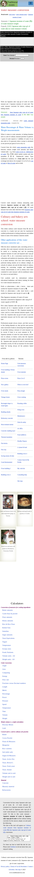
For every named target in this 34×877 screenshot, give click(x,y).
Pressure (5, 701)
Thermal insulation (6, 437)
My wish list (21, 468)
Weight (4, 718)
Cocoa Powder (7, 738)
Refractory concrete (7, 418)
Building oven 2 (6, 475)
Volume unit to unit (9, 773)
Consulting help (22, 475)
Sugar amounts (7, 635)
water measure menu (21, 14)
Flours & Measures (8, 741)
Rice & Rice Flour (8, 624)
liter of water (11, 163)
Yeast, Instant (7, 770)
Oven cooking (21, 397)
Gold (4, 728)
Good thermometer (6, 462)
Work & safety (21, 422)
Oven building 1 (6, 468)
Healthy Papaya (22, 441)
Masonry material (8, 786)
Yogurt (4, 642)
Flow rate (5, 680)
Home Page (4, 363)
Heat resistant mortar (7, 424)
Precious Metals (7, 725)
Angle (4, 665)
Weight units (6, 659)
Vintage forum (5, 397)
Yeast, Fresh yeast (8, 766)
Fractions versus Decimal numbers (14, 683)
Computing (6, 673)
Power (4, 697)
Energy (4, 676)
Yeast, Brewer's (7, 762)
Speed (4, 704)
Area (4, 669)
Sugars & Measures (9, 755)
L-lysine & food (22, 447)
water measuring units (23, 147)
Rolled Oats (6, 628)
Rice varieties (7, 748)
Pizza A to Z (21, 378)
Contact (30, 866)
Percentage (6, 694)
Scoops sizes (6, 649)
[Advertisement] (17, 82)
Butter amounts (7, 610)
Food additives (21, 435)
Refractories (6, 790)
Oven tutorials (21, 372)
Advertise (11, 869)
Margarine (5, 745)
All (14, 656)
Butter (4, 734)
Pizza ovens (4, 378)
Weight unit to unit (8, 777)
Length (4, 687)
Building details (5, 412)
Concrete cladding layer (8, 431)
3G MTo (20, 428)
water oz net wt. (20, 152)
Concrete (5, 783)
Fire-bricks (4, 443)
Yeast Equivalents (8, 638)
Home (9, 3)
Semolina (5, 631)
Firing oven (20, 409)
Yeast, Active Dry (8, 759)
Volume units (6, 656)
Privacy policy (5, 866)
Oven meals (4, 391)
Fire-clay (3, 449)
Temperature (6, 645)
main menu (12, 14)
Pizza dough (21, 391)
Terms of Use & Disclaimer (18, 866)
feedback (13, 847)
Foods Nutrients (7, 652)
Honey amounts (7, 620)
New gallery (4, 384)
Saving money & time (7, 456)
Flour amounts (7, 617)
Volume (5, 715)
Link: (5, 841)
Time (4, 711)
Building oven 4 (22, 453)
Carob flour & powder (10, 613)
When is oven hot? (23, 384)
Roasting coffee (22, 403)
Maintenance (21, 416)
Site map (20, 481)
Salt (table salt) (7, 752)
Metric (4, 690)
